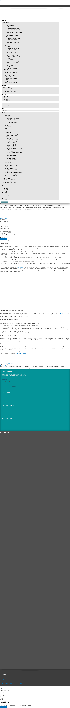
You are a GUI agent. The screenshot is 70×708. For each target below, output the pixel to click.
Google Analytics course (11, 74)
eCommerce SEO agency (13, 48)
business (61, 313)
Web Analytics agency (13, 35)
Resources (4, 102)
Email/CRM (19, 705)
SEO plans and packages (11, 83)
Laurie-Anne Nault (5, 218)
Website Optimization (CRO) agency (16, 56)
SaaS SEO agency (12, 54)
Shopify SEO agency (12, 49)
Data (7, 34)
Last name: (2, 226)
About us (4, 94)
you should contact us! (21, 353)
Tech (7, 36)
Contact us (6, 99)
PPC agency (10, 59)
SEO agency (10, 46)
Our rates (6, 79)
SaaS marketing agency (9, 93)
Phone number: (3, 229)
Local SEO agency (12, 52)
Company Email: (3, 228)
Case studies (7, 87)
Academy (6, 69)
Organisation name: (4, 231)
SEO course (8, 71)
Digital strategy (11, 25)
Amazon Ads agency (12, 65)
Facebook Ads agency (13, 62)
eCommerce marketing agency (14, 42)
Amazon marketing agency (14, 44)
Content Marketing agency (14, 55)
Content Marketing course (11, 72)
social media (20, 267)
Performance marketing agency (15, 32)
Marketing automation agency (14, 38)
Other (29, 705)
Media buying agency (12, 68)
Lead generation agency (13, 31)
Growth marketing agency (13, 28)
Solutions (4, 20)
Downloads (6, 105)
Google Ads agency (12, 64)
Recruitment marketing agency (11, 91)
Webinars (6, 106)
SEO (7, 45)
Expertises (6, 22)
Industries (4, 85)
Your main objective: (4, 233)
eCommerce (8, 41)
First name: (2, 224)
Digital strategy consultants (14, 26)
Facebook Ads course (10, 75)
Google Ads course (10, 76)
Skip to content (3, 0)
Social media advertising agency (15, 61)
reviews (15, 386)
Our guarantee (7, 100)
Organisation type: (3, 695)
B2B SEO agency (11, 51)
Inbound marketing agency (14, 29)
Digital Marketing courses (11, 78)
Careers (6, 97)
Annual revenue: (3, 236)
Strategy (8, 24)
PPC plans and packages (11, 82)
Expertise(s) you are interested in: (7, 704)
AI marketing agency (12, 39)
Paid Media (8, 58)
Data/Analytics (13, 705)
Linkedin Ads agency (12, 66)
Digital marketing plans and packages (14, 81)
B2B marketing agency (9, 90)
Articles (6, 104)
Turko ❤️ (2, 3)
